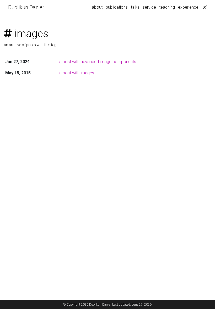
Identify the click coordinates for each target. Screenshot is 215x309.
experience (188, 7)
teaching (167, 7)
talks (135, 7)
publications (117, 7)
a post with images (76, 72)
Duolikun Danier (26, 7)
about (97, 7)
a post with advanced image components (97, 61)
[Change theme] (203, 5)
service (149, 7)
